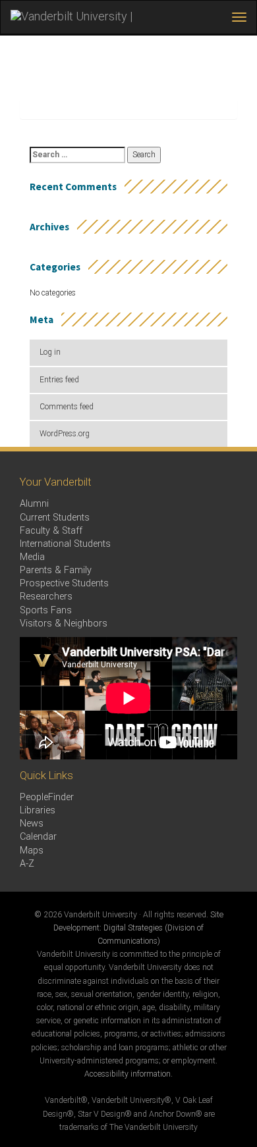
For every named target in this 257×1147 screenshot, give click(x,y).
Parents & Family (56, 570)
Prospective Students (64, 583)
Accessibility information (127, 1074)
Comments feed (67, 406)
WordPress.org (65, 433)
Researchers (46, 596)
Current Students (55, 517)
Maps (31, 850)
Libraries (37, 810)
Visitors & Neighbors (63, 623)
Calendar (38, 836)
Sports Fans (46, 610)
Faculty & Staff (51, 530)
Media (32, 557)
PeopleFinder (47, 797)
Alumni (34, 503)
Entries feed (59, 379)
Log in (50, 352)
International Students (65, 543)
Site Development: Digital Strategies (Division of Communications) (138, 928)
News (31, 823)
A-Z (27, 863)
